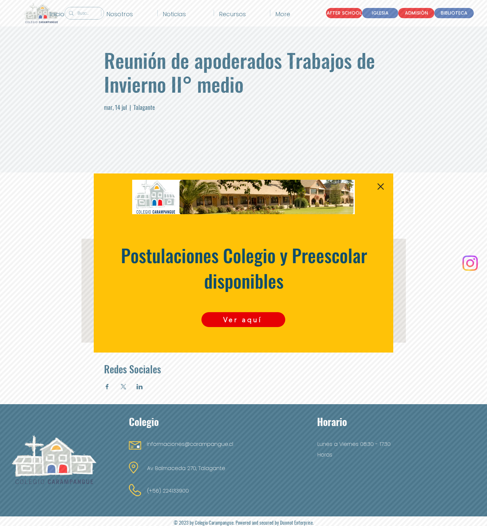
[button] (380, 186)
